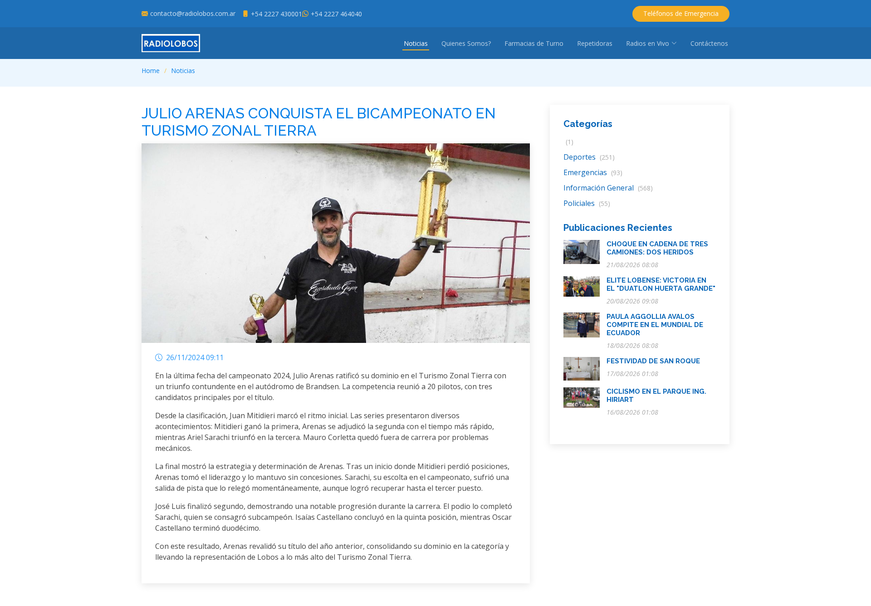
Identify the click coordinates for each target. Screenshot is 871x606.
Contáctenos (709, 43)
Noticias (416, 43)
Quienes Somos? (466, 43)
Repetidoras (594, 43)
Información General (608, 188)
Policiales (586, 203)
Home (151, 70)
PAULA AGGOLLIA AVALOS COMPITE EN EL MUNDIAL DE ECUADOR (655, 325)
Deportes (589, 157)
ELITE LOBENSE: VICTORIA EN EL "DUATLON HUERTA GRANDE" (661, 284)
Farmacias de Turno (533, 43)
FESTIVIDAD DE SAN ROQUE (653, 361)
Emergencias (592, 172)
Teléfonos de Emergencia (681, 13)
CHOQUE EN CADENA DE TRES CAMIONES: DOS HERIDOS (657, 248)
